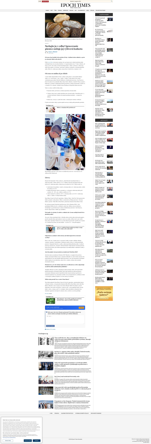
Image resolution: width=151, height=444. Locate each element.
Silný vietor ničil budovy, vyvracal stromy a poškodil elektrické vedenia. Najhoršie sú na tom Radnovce (100, 234)
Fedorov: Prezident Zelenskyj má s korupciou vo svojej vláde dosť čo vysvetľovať (99, 148)
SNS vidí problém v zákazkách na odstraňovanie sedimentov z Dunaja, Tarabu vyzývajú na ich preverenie (100, 253)
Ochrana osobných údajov (82, 413)
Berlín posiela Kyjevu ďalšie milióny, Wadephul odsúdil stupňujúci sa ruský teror (100, 280)
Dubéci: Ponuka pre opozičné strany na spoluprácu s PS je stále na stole (99, 189)
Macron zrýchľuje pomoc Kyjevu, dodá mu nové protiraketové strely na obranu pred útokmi (100, 214)
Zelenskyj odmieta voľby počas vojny (99, 155)
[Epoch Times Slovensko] (75, 7)
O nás (51, 413)
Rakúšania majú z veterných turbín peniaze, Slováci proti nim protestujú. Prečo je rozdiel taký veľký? (100, 83)
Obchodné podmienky (96, 413)
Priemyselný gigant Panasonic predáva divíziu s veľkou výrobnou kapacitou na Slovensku (100, 102)
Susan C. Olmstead (52, 51)
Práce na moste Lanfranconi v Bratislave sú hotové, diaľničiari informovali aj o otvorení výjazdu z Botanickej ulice (100, 263)
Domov (47, 10)
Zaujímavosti (81, 10)
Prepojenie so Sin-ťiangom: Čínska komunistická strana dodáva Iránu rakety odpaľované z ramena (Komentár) (72, 402)
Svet (51, 10)
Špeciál (92, 10)
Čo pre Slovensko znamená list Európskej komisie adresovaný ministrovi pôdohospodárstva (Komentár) (100, 93)
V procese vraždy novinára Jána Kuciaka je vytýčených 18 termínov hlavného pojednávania (100, 243)
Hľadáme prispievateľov (67, 413)
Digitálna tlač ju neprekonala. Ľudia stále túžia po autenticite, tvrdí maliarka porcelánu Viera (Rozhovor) (100, 112)
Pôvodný (47, 293)
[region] (21, 430)
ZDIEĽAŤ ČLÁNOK (50, 329)
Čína (55, 10)
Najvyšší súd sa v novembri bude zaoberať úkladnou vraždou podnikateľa (100, 175)
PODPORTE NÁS (45, 1)
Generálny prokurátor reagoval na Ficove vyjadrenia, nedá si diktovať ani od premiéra (100, 205)
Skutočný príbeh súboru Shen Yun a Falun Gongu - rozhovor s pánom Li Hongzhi (100, 63)
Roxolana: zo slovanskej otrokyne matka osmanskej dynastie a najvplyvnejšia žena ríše (100, 42)
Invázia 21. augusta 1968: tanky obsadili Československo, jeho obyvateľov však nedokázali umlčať (72, 352)
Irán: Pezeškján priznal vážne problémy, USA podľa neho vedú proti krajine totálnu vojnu (100, 140)
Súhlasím (36, 440)
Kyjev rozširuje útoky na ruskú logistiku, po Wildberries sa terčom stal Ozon (100, 126)
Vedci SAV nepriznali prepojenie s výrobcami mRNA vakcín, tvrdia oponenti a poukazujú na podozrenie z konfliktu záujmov (70, 364)
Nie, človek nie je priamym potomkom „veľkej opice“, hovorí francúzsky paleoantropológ (100, 32)
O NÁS (39, 1)
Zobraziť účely (8, 440)
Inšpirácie (65, 10)
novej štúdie (50, 62)
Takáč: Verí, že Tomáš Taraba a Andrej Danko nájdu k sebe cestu (100, 182)
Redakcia (57, 413)
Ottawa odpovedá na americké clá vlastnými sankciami (100, 168)
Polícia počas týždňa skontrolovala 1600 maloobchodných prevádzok (100, 197)
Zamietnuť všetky (27, 440)
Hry (76, 10)
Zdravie (60, 10)
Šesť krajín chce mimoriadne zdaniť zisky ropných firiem (100, 162)
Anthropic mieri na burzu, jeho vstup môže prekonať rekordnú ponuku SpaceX (100, 272)
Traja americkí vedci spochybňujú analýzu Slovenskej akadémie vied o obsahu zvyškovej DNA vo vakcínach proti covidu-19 (72, 388)
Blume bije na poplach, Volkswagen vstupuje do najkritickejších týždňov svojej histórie (100, 133)
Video (87, 10)
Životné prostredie (100, 10)
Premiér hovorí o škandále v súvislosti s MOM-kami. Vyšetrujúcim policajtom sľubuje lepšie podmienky (100, 223)
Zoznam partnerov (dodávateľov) (9, 437)
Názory (71, 10)
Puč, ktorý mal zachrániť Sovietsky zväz (66, 376)
